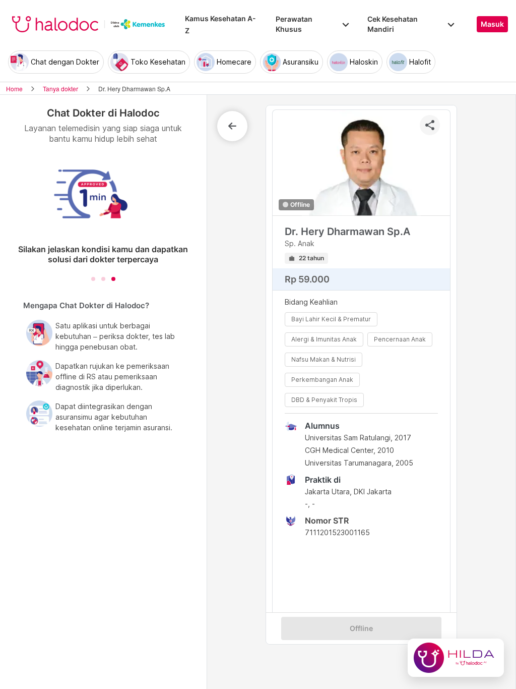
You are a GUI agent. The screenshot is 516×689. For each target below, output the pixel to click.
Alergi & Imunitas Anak (324, 339)
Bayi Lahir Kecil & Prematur (331, 319)
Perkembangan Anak (322, 379)
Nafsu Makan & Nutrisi (323, 359)
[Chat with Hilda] (456, 658)
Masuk (492, 24)
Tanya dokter (60, 88)
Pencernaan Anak (400, 339)
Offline (361, 628)
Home (14, 88)
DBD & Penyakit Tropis (324, 400)
